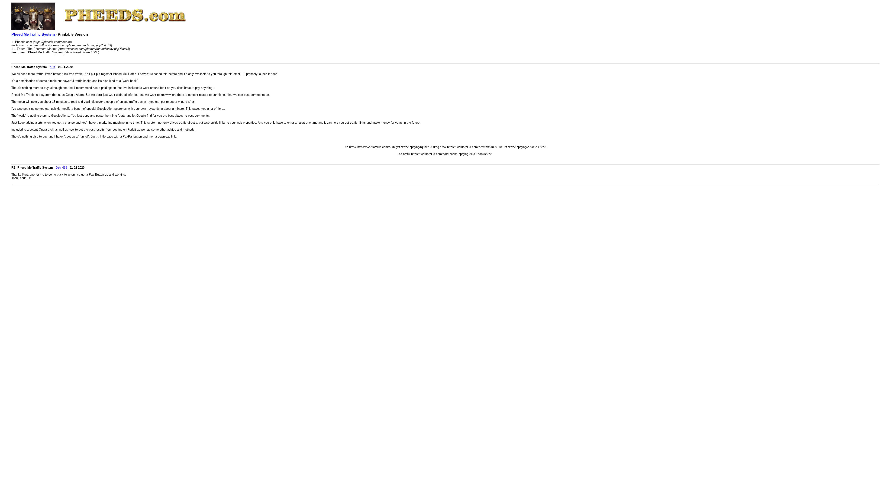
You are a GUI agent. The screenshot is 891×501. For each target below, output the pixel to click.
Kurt (52, 67)
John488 (61, 167)
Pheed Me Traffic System (33, 34)
